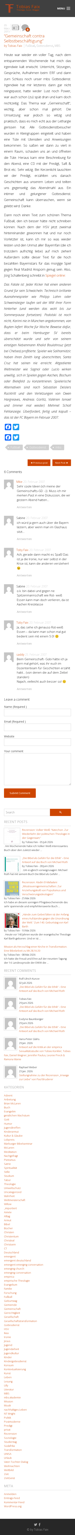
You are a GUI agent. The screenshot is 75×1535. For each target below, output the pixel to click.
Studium (9, 1176)
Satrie (7, 1164)
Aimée (8, 1212)
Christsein (10, 1244)
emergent (10, 1256)
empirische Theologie (17, 1280)
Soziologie (10, 1438)
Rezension (10, 1433)
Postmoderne (12, 1421)
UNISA (7, 1454)
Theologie (10, 1184)
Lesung (8, 1381)
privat (7, 1429)
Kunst (7, 1373)
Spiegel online (55, 275)
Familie (8, 1288)
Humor (8, 1123)
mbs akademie (12, 1397)
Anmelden (10, 1494)
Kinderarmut (11, 1131)
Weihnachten (12, 1466)
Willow (7, 1204)
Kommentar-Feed (14, 1502)
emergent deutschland (17, 1260)
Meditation (10, 1152)
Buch (7, 1107)
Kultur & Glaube (13, 1135)
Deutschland (11, 1252)
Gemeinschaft (12, 1309)
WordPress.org (12, 1506)
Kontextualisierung (15, 1369)
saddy (20, 654)
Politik (7, 1417)
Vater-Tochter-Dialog (16, 1462)
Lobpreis (9, 1139)
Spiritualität (10, 1168)
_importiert (10, 1208)
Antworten (24, 507)
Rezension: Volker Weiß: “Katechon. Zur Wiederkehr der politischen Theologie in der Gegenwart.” (46, 834)
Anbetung (10, 1099)
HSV (6, 1329)
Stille (7, 1172)
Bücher (8, 1228)
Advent (8, 1095)
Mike (19, 482)
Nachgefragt (11, 1156)
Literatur (9, 1389)
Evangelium (10, 1284)
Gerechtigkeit (12, 1313)
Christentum (11, 1236)
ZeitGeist (9, 1478)
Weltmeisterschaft (14, 1200)
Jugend (8, 1345)
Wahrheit (9, 1196)
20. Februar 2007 (34, 482)
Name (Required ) (15, 707)
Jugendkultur (11, 1353)
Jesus (7, 1341)
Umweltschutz (12, 1188)
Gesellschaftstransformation (20, 1321)
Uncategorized (12, 1192)
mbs (58, 447)
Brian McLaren (12, 1103)
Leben (8, 1377)
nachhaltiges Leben (15, 1409)
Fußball (30, 46)
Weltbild (9, 1470)
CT (5, 1248)
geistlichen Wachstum (17, 1115)
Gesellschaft (11, 1317)
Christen (9, 1232)
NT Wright (9, 1413)
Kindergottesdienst (15, 1361)
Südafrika (9, 1446)
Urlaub (8, 1458)
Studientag (10, 1442)
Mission (8, 1401)
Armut (7, 1220)
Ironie (7, 1337)
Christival (9, 1240)
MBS (57, 46)
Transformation (13, 1450)
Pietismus (9, 1160)
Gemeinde (10, 1305)
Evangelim (10, 1111)
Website (9, 736)
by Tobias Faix (13, 46)
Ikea (6, 1333)
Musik (7, 1405)
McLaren (9, 1147)
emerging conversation (17, 1272)
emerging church (14, 1268)
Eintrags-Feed (12, 1498)
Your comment (13, 751)
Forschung (10, 1293)
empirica (9, 1276)
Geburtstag (10, 1301)
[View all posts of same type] (15, 28)
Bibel (7, 1224)
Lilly (6, 1385)
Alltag (7, 1216)
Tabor (7, 1180)
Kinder (8, 1357)
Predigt (8, 1425)
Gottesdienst (44, 46)
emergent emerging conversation (23, 1264)
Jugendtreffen (12, 1127)
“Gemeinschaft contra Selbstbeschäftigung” (24, 38)
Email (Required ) (15, 721)
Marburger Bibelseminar (18, 1143)
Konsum (9, 1365)
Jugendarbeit (11, 1349)
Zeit (6, 1474)
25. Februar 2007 (36, 654)
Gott (6, 1119)
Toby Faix (22, 550)
